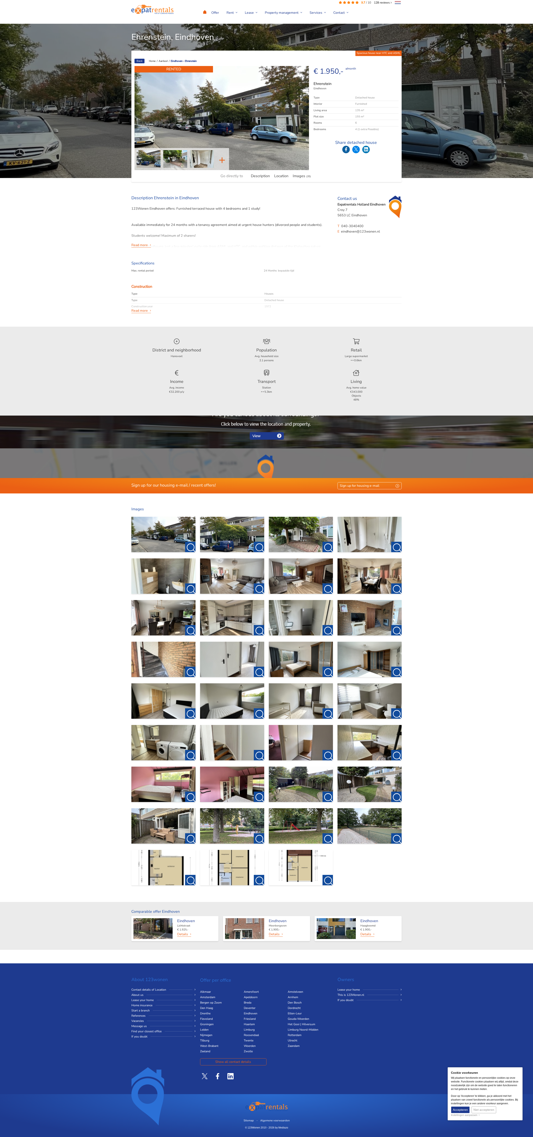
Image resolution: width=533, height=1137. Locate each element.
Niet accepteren (483, 1109)
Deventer (249, 1008)
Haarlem (249, 1024)
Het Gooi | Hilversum (301, 1024)
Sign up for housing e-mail (359, 485)
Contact (339, 12)
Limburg (249, 1030)
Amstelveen (295, 992)
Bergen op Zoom (211, 1003)
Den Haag (206, 1008)
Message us (139, 1026)
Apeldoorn (251, 997)
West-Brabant (209, 1046)
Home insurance (141, 1005)
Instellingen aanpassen (465, 1115)
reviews (382, 3)
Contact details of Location (148, 990)
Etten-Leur (295, 1013)
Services (316, 12)
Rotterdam (294, 1035)
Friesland (250, 1019)
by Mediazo (281, 1127)
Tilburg (204, 1040)
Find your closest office (146, 1031)
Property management (282, 12)
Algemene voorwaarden (275, 1120)
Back (139, 61)
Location (281, 175)
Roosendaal (251, 1035)
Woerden (250, 1046)
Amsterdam (207, 997)
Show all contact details (233, 1062)
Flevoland (206, 1019)
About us (137, 995)
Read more (139, 245)
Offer (215, 12)
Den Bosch (295, 1003)
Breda (247, 1003)
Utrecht (292, 1040)
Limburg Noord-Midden (303, 1030)
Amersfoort (251, 992)
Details (182, 934)
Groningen (207, 1024)
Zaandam (294, 1046)
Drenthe (205, 1013)
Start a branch (140, 1010)
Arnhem (293, 997)
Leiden (204, 1030)
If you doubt (139, 1037)
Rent (231, 12)
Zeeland (205, 1051)
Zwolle (248, 1051)
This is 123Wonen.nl (350, 995)
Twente (248, 1040)
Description (260, 175)
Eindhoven (250, 1013)
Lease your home (142, 1000)
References (138, 1016)
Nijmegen (206, 1035)
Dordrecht (294, 1008)
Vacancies (137, 1021)
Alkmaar (205, 992)
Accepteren (460, 1109)
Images (302, 175)
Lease (250, 12)
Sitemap (249, 1120)
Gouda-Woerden (298, 1019)
